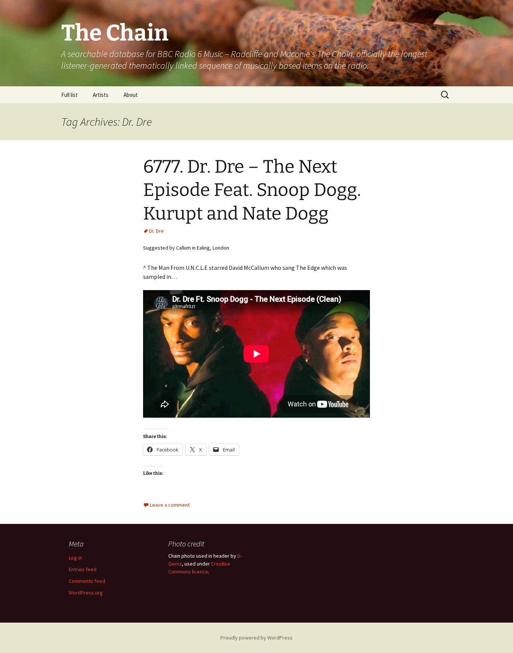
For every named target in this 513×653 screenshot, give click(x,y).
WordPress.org (86, 592)
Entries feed (83, 569)
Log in (75, 557)
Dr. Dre (156, 230)
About (131, 94)
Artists (101, 94)
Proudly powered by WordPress (256, 637)
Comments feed (87, 581)
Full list (69, 94)
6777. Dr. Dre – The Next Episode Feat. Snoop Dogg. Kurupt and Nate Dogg (252, 190)
